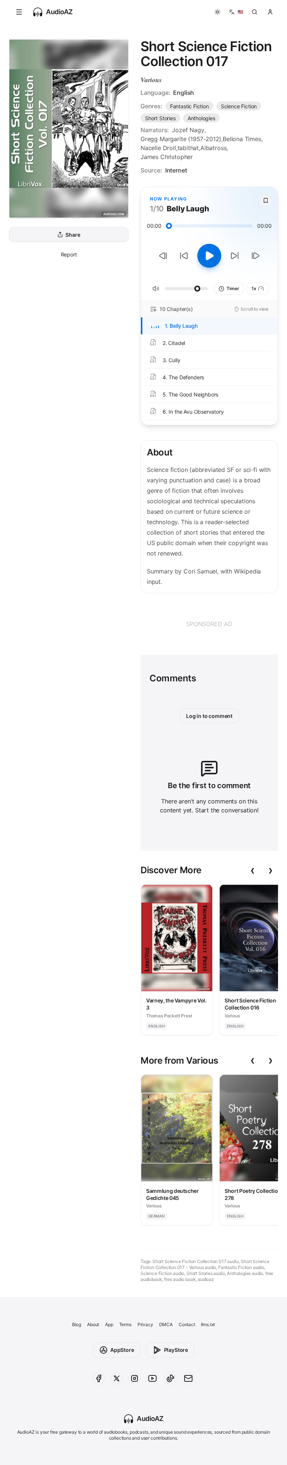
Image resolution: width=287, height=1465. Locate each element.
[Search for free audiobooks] (254, 12)
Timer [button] (232, 288)
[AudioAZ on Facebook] (99, 1378)
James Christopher (167, 157)
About (93, 1324)
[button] (19, 11)
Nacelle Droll (158, 148)
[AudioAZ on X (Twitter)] (117, 1378)
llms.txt (208, 1324)
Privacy (145, 1324)
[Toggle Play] (209, 256)
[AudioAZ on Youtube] (152, 1378)
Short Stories (160, 118)
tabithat (188, 148)
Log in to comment (209, 716)
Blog (76, 1324)
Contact (187, 1324)
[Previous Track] (162, 255)
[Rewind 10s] (183, 255)
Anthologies (201, 118)
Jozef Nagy (188, 130)
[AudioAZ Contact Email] (188, 1378)
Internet (176, 170)
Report (69, 254)
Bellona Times (242, 139)
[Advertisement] (209, 624)
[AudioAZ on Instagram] (135, 1378)
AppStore (122, 1350)
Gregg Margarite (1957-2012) (181, 139)
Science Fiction (239, 106)
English (183, 92)
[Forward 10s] (234, 255)
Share (72, 234)
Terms (125, 1324)
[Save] (266, 200)
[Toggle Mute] (156, 289)
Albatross (213, 148)
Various (151, 79)
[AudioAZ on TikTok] (170, 1378)
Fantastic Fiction (189, 106)
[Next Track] (255, 255)
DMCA (166, 1324)
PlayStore (176, 1350)
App (109, 1324)
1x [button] (253, 288)
